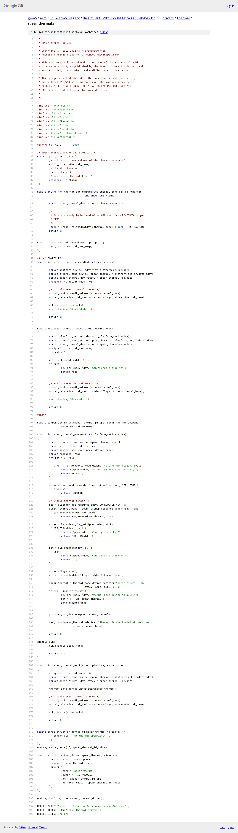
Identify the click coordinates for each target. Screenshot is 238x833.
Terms (43, 827)
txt (222, 827)
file (104, 32)
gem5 (32, 18)
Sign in (230, 6)
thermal (183, 18)
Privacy (32, 827)
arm (43, 18)
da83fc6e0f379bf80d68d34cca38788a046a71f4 (119, 18)
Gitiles (22, 827)
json (231, 827)
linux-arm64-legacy (65, 18)
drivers (168, 18)
